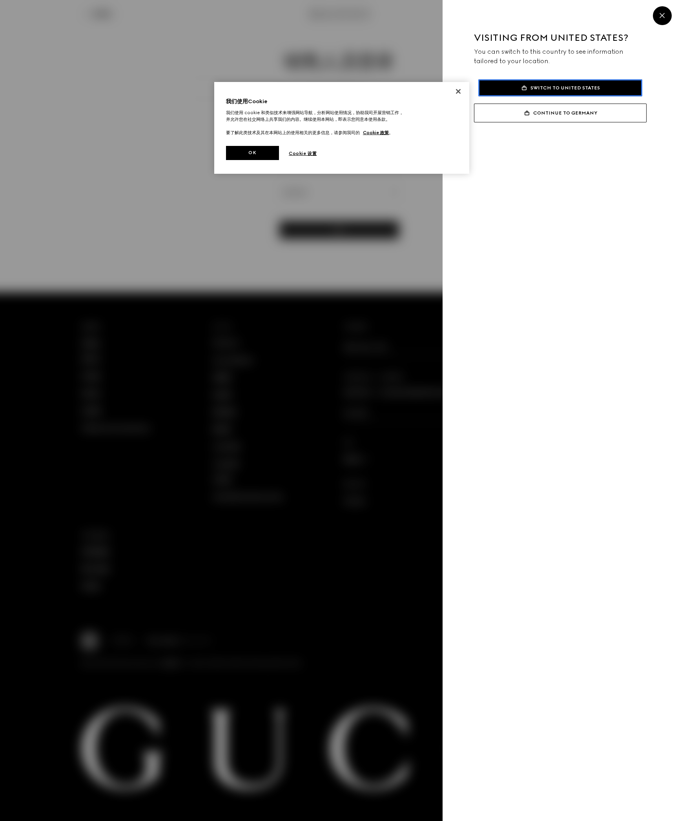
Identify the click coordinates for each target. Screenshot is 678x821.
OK (252, 152)
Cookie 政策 (376, 132)
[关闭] (458, 91)
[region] (341, 128)
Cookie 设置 (303, 153)
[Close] (662, 15)
